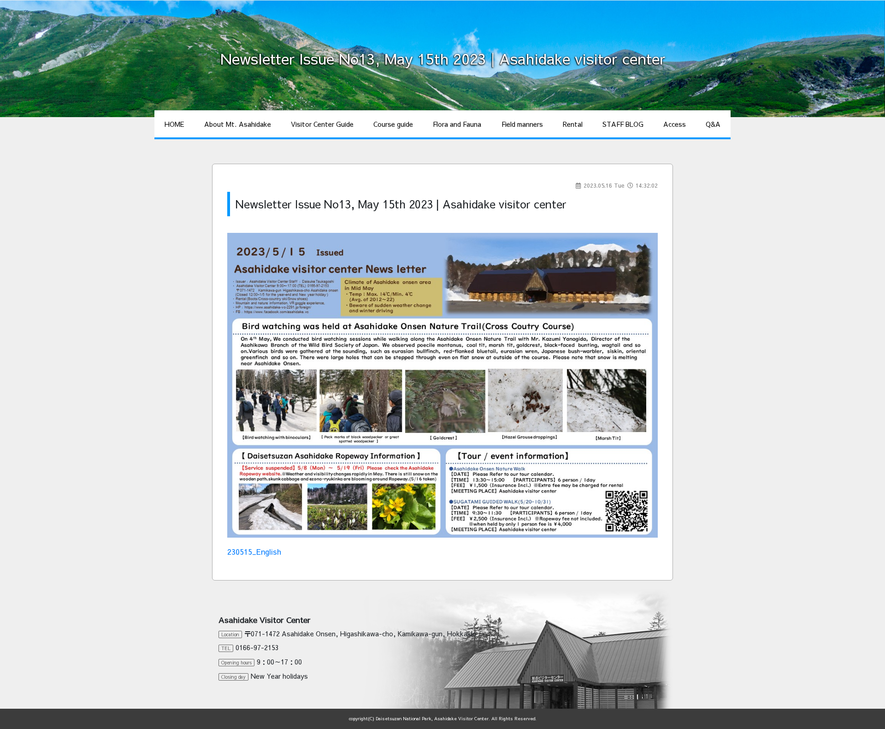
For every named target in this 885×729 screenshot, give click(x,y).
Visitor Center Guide (322, 124)
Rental (573, 124)
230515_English (254, 551)
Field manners (522, 124)
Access (674, 124)
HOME (174, 124)
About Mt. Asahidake (237, 124)
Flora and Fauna (457, 124)
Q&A (713, 124)
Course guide (393, 124)
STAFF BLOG (622, 124)
